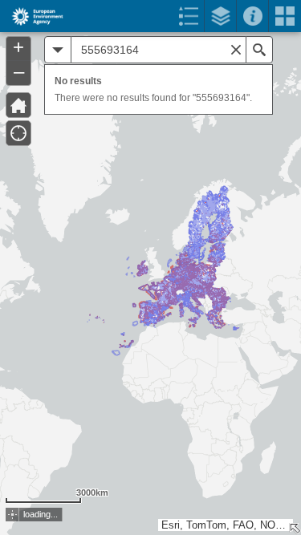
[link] (32, 16)
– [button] (19, 71)
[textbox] (158, 49)
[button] (18, 105)
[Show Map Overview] (294, 528)
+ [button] (18, 47)
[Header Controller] (150, 16)
